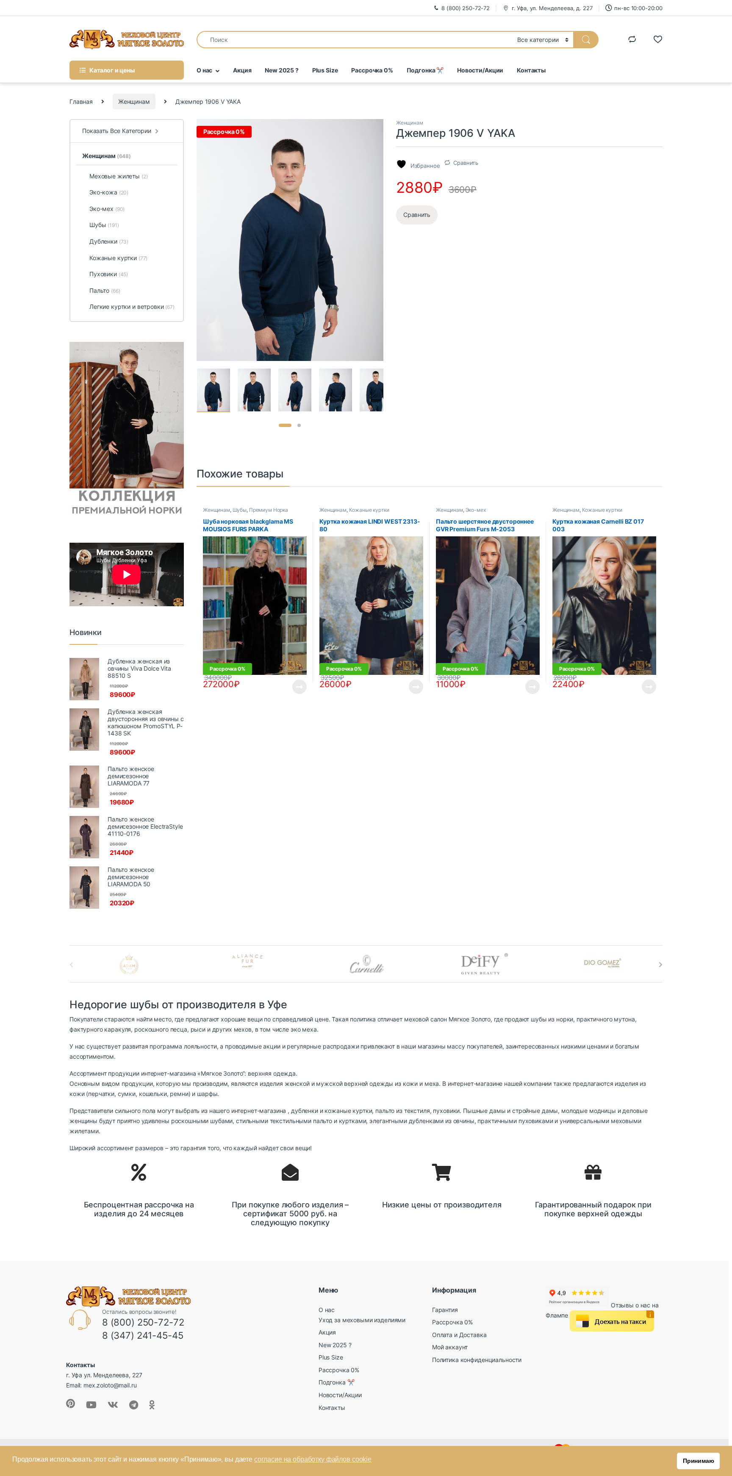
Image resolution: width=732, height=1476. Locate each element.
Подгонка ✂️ (425, 70)
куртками (352, 1120)
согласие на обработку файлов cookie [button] (313, 1459)
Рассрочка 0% (372, 70)
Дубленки (108, 241)
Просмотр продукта (292, 687)
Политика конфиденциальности (476, 1359)
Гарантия (445, 1309)
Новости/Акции (480, 70)
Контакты (531, 70)
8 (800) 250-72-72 (465, 8)
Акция (242, 70)
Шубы (240, 510)
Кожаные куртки (369, 510)
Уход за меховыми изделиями (362, 1319)
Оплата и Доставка (459, 1334)
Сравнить (465, 162)
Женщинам (134, 101)
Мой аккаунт (450, 1347)
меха (431, 1083)
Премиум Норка (268, 510)
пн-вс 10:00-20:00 (638, 8)
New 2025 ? (282, 70)
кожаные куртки (348, 1110)
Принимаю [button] (698, 1460)
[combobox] (355, 39)
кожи (410, 1083)
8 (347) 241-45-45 (142, 1335)
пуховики (446, 1110)
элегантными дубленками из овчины (421, 1120)
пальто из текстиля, (403, 1110)
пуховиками (535, 1120)
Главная (81, 101)
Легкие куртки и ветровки (132, 306)
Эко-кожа (108, 192)
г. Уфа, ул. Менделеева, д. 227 (552, 8)
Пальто (104, 290)
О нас (204, 70)
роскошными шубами (202, 1120)
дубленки (304, 1110)
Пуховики (108, 273)
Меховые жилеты (118, 176)
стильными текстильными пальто (284, 1120)
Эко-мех (476, 510)
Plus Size (325, 70)
